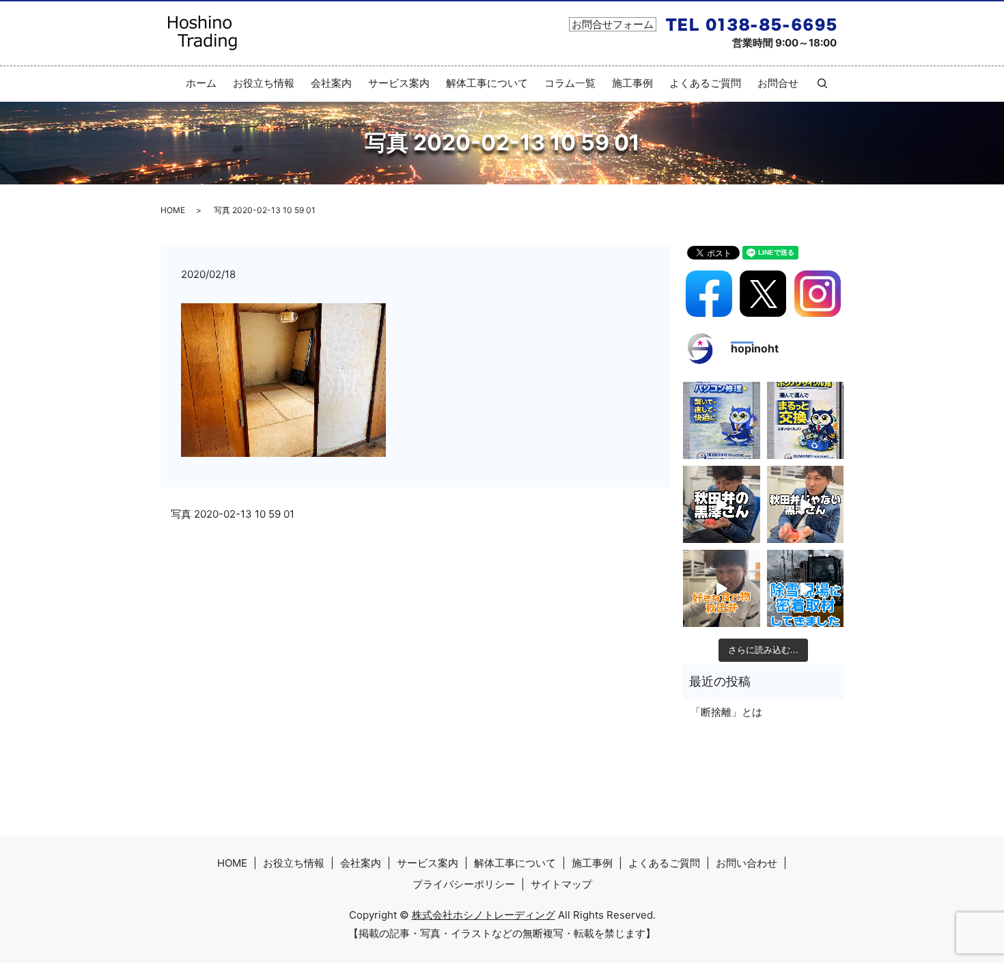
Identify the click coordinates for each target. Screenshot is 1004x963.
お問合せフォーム (613, 24)
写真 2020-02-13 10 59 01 (232, 513)
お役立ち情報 (263, 82)
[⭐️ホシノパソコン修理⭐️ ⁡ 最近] (721, 420)
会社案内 (331, 82)
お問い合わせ (746, 862)
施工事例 (632, 82)
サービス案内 (399, 82)
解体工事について (487, 82)
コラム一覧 (570, 82)
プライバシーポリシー (464, 884)
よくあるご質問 (705, 82)
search (817, 83)
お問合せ (777, 82)
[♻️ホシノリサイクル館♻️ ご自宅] (805, 420)
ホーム (201, 82)
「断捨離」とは (726, 712)
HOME (173, 210)
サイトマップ (561, 884)
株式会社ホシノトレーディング (483, 914)
